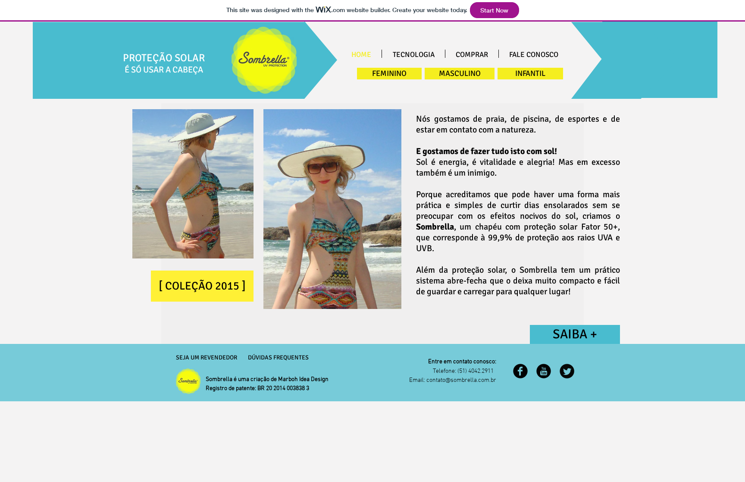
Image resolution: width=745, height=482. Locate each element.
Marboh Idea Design (303, 379)
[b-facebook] (520, 371)
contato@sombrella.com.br (461, 380)
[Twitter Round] (567, 371)
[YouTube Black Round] (543, 371)
